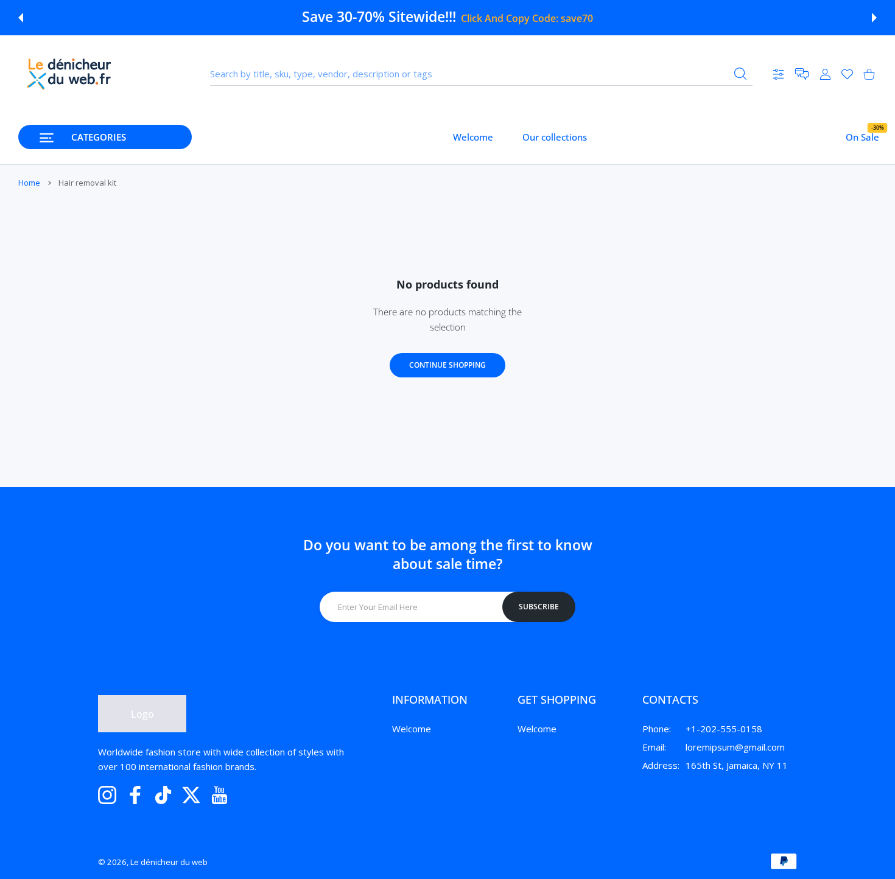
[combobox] (481, 74)
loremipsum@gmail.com (735, 747)
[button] (20, 18)
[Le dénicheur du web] (69, 74)
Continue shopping (447, 365)
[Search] (740, 73)
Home (29, 182)
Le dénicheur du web (169, 861)
